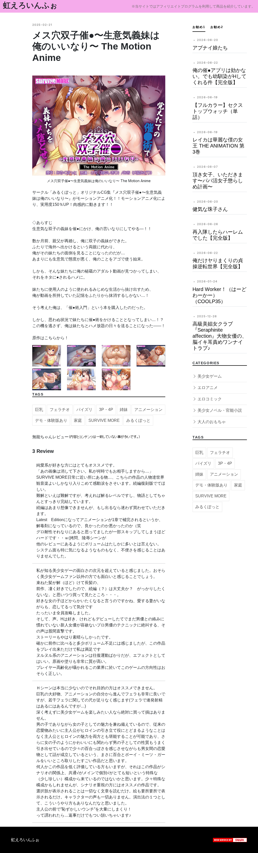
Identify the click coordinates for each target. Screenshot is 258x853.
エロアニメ (207, 387)
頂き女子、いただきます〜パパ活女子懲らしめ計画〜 (217, 180)
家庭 (78, 420)
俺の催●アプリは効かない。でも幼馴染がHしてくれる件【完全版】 (219, 76)
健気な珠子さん (210, 209)
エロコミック (209, 399)
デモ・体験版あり (51, 420)
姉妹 (124, 409)
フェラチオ (60, 409)
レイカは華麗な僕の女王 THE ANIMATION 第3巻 (218, 146)
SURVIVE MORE (104, 420)
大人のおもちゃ (211, 422)
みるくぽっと (138, 420)
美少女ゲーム (209, 376)
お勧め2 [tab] (216, 27)
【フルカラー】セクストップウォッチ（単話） (217, 111)
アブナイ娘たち (210, 48)
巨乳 (39, 409)
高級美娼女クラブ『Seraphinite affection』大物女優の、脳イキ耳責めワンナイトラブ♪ (219, 336)
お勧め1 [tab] (198, 27)
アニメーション (148, 409)
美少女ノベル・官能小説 (219, 410)
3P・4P (106, 409)
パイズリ (84, 409)
